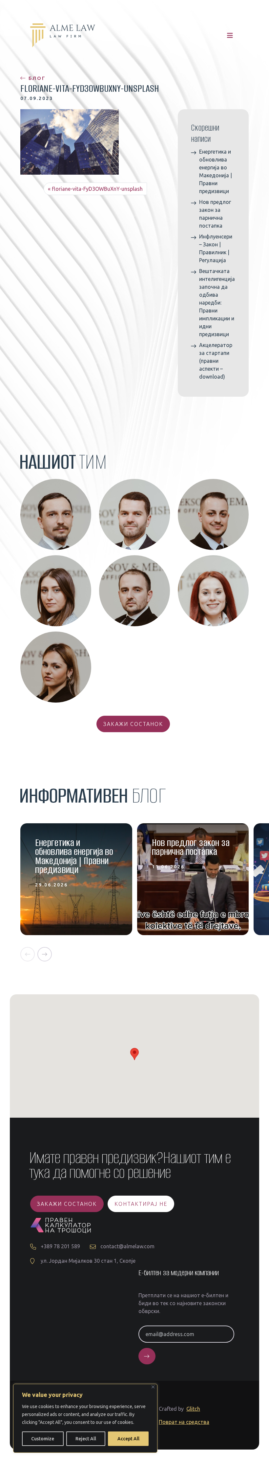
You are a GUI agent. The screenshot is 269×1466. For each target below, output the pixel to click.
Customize (42, 1438)
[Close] (153, 1386)
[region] (85, 1418)
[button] (27, 954)
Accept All (128, 1438)
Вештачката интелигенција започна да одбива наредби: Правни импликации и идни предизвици (217, 302)
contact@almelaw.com (127, 1246)
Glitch (193, 1409)
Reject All (85, 1438)
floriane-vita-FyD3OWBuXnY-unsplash (97, 189)
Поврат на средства (184, 1422)
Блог (36, 78)
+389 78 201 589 (60, 1246)
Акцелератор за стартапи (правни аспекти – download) (215, 361)
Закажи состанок (133, 724)
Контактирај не (140, 1204)
